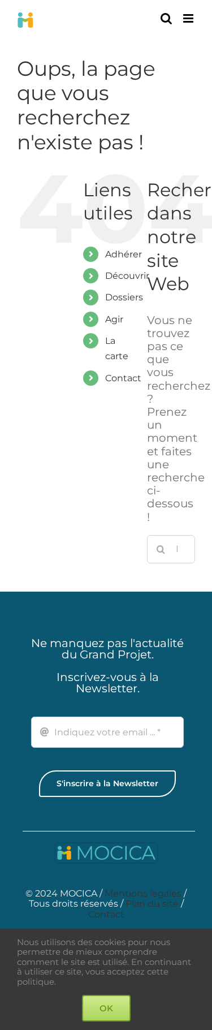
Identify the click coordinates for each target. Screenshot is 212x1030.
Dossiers (124, 297)
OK (106, 1008)
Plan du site (152, 903)
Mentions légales (143, 893)
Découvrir (127, 275)
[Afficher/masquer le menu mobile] (189, 18)
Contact (123, 378)
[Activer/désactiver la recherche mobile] (166, 18)
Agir (114, 319)
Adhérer (123, 254)
